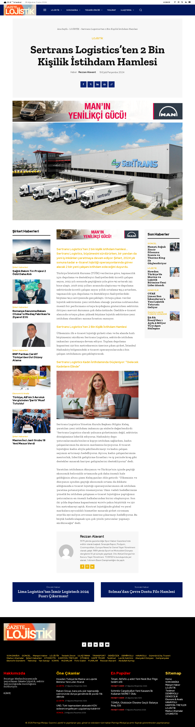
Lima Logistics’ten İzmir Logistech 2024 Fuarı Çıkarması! (53, 593)
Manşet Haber (117, 686)
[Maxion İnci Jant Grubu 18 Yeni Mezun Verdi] (31, 421)
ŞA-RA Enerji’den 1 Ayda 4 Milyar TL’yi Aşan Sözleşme (157, 323)
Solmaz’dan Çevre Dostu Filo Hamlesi (141, 591)
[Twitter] (182, 2)
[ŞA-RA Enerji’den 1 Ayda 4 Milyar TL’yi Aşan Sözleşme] (174, 316)
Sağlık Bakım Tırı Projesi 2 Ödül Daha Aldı (29, 272)
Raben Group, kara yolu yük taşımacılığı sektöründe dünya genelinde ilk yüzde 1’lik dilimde (79, 693)
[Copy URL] (111, 84)
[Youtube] (189, 2)
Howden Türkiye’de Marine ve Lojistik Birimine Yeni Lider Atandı (157, 278)
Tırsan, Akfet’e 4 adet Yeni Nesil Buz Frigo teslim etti (134, 680)
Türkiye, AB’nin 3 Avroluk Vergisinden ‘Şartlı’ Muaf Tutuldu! (28, 400)
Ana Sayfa (62, 29)
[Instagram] (178, 2)
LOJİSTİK (74, 29)
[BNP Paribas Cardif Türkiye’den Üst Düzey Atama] (31, 335)
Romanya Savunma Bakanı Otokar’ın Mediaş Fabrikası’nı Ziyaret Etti (31, 314)
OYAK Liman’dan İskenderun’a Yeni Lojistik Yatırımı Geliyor (156, 300)
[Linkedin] (186, 2)
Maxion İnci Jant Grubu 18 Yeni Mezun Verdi (28, 442)
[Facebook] (175, 2)
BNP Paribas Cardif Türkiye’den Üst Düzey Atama (27, 357)
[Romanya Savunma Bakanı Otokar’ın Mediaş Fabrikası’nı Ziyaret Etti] (31, 291)
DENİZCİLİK (153, 290)
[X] (90, 84)
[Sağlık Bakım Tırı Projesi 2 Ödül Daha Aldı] (31, 251)
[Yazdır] (104, 84)
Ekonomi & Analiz (20, 393)
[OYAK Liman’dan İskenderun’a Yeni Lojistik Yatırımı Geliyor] (174, 294)
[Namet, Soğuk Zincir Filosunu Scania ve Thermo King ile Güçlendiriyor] (174, 247)
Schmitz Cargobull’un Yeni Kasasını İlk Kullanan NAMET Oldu (132, 692)
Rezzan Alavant (87, 72)
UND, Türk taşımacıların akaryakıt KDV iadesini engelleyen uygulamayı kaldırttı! (78, 707)
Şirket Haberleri (20, 267)
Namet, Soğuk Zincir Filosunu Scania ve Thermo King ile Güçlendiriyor (157, 255)
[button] (140, 10)
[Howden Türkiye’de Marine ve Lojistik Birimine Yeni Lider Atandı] (174, 272)
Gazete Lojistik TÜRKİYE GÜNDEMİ (157, 313)
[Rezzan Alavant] (68, 552)
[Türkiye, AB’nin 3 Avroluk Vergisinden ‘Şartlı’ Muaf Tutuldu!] (31, 378)
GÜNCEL (152, 243)
